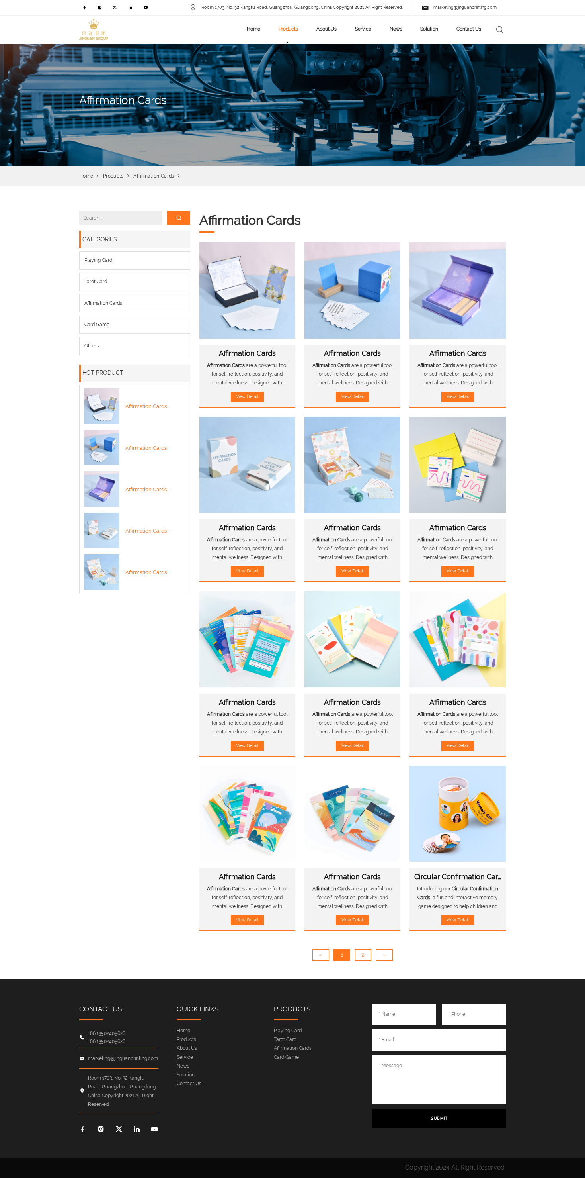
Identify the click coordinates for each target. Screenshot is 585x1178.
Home (253, 29)
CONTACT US (100, 1009)
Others (91, 346)
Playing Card (98, 260)
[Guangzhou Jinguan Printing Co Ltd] (93, 29)
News (396, 29)
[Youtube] (145, 9)
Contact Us (468, 29)
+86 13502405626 (106, 1033)
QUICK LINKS (197, 1009)
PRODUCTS (292, 1009)
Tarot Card (95, 281)
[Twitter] (115, 9)
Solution (429, 29)
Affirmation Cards (153, 176)
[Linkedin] (130, 9)
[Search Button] (499, 29)
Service (363, 29)
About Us (326, 29)
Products (288, 29)
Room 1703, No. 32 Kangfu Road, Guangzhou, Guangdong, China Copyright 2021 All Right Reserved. (301, 7)
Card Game (96, 324)
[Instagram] (99, 9)
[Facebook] (84, 9)
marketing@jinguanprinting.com (465, 7)
